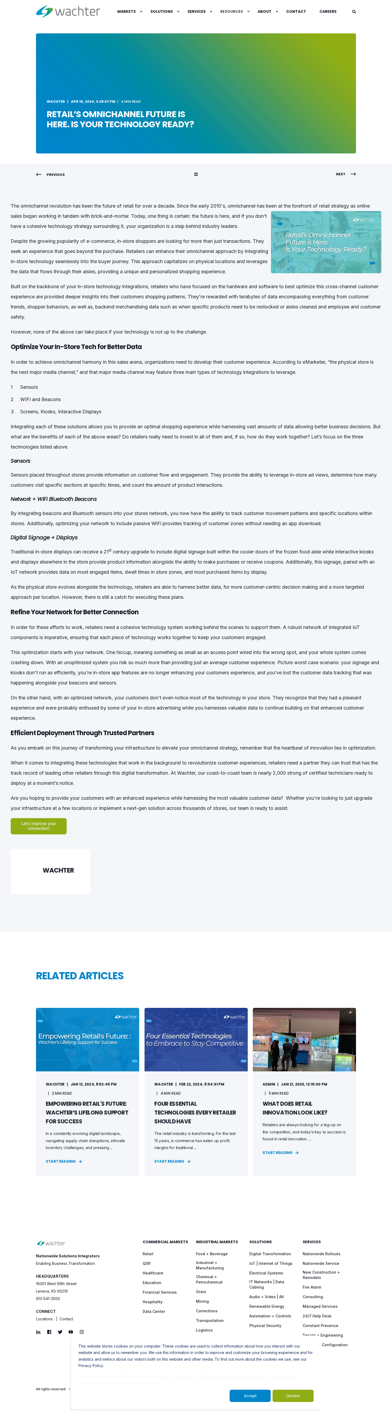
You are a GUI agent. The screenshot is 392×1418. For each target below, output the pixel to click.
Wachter (56, 101)
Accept (250, 1395)
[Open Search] (354, 11)
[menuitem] (127, 11)
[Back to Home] (68, 11)
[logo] (51, 1243)
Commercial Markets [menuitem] (165, 1242)
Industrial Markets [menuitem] (217, 1242)
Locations (44, 1319)
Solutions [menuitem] (260, 1242)
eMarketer (314, 362)
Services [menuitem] (312, 1242)
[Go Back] (196, 174)
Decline (293, 1395)
